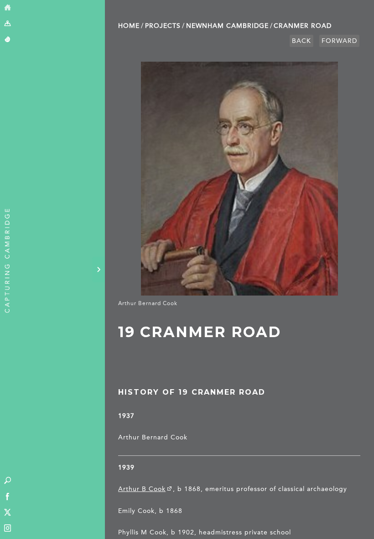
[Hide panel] (98, 269)
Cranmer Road (303, 26)
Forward (339, 41)
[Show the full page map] (7, 24)
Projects (163, 26)
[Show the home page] (7, 8)
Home (129, 26)
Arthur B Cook (142, 489)
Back (301, 41)
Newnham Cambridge (227, 26)
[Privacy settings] (7, 40)
